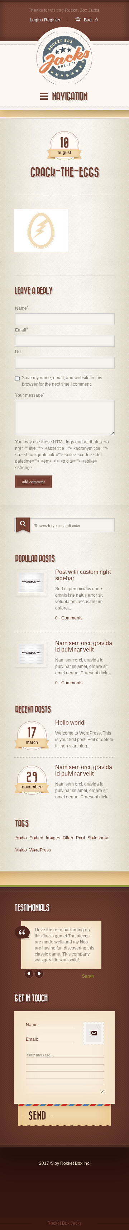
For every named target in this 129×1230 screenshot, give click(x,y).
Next (39, 973)
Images (53, 837)
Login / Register (45, 19)
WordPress (40, 850)
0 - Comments (68, 618)
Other (68, 837)
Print (80, 837)
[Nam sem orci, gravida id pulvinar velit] (31, 654)
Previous (29, 973)
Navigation (69, 97)
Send (37, 1116)
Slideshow (97, 837)
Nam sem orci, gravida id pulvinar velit (83, 646)
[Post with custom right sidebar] (31, 582)
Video (21, 850)
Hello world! (70, 723)
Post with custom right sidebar (83, 575)
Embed (36, 837)
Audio (21, 837)
